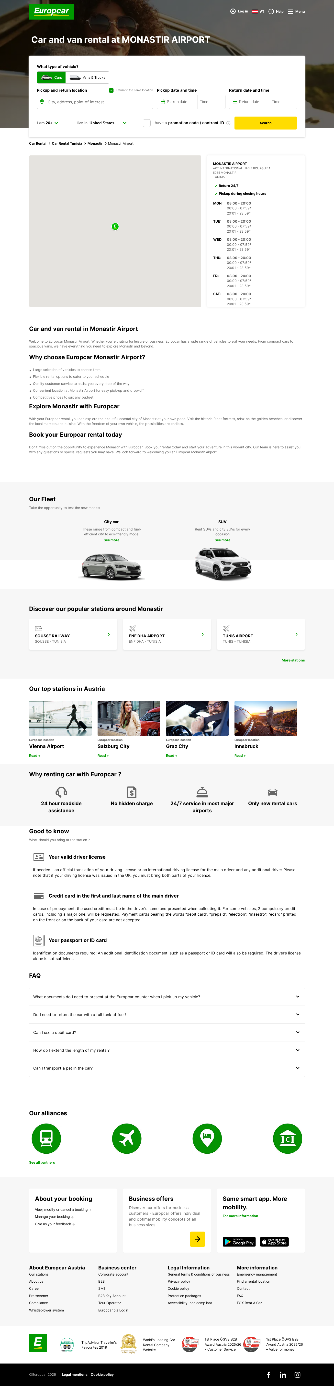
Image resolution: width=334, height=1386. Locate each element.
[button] (115, 227)
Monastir (95, 143)
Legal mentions (75, 1374)
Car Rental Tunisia (67, 143)
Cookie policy (102, 1374)
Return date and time (249, 90)
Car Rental (37, 143)
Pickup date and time (177, 90)
